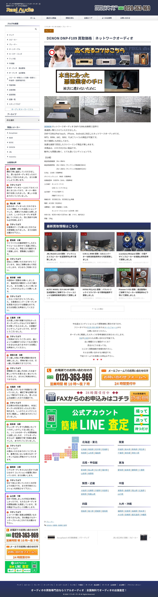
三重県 (141, 469)
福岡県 (120, 511)
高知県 (105, 511)
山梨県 (84, 473)
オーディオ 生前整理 (17, 73)
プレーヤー (50, 522)
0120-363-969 (93, 327)
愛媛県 (98, 511)
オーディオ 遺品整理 (17, 68)
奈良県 (105, 490)
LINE (86, 338)
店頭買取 (12, 94)
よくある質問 (107, 18)
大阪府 (84, 490)
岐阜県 (127, 469)
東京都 (127, 452)
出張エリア (88, 18)
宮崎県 (127, 514)
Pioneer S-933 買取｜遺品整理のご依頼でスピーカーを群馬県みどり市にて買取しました (133, 292)
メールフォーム (110, 327)
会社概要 (121, 585)
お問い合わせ (125, 18)
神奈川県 (135, 452)
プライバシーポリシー (134, 585)
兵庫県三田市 (62, 525)
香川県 (91, 511)
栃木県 (127, 449)
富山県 (91, 469)
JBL (10, 152)
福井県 (105, 469)
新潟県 (84, 469)
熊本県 (141, 511)
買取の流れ (70, 18)
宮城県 (105, 449)
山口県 (120, 494)
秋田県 (84, 452)
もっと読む (98, 309)
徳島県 (84, 511)
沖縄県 (143, 514)
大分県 (120, 514)
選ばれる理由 (51, 18)
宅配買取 (12, 85)
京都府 (98, 490)
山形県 (91, 452)
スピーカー (13, 39)
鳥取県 (120, 490)
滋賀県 (84, 494)
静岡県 (134, 469)
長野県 (91, 473)
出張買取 (12, 90)
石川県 (98, 469)
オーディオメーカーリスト (22, 109)
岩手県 (98, 449)
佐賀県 (127, 511)
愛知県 (120, 469)
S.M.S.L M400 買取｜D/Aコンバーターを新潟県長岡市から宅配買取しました (97, 256)
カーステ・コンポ (15, 54)
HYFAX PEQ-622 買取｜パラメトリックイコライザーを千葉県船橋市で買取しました (97, 292)
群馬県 (134, 449)
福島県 (98, 452)
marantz (12, 156)
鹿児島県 (135, 514)
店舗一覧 (12, 99)
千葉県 (120, 452)
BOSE (11, 142)
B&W (11, 137)
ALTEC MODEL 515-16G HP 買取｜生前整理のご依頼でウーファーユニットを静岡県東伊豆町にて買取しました (61, 293)
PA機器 (11, 63)
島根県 (127, 490)
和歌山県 (91, 494)
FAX (80, 338)
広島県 (141, 490)
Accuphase (13, 133)
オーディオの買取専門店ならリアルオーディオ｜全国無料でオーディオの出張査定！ (79, 590)
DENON (49, 525)
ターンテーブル (14, 49)
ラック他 (12, 58)
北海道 (84, 449)
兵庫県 (91, 490)
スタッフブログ (14, 104)
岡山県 (134, 490)
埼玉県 (141, 449)
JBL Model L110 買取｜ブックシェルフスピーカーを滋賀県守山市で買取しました (61, 256)
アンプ (11, 35)
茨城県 (120, 449)
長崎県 (134, 511)
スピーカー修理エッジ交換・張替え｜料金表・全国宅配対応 (23, 79)
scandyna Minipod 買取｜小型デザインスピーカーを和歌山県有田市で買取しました (133, 256)
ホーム (32, 18)
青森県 (91, 449)
